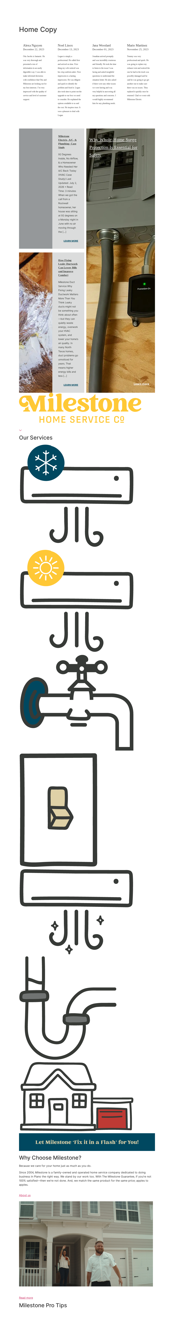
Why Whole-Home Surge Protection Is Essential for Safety (113, 147)
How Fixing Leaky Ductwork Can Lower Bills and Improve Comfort (67, 267)
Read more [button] (26, 1297)
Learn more (71, 241)
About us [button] (25, 1195)
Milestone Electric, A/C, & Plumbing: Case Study (67, 142)
